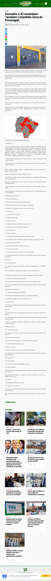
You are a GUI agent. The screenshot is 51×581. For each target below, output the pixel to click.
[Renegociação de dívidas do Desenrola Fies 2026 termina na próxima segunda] (15, 508)
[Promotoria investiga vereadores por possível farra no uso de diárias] (15, 480)
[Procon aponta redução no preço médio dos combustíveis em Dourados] (36, 480)
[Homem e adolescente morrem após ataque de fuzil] (15, 419)
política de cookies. (26, 576)
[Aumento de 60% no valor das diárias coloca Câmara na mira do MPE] (36, 447)
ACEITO (46, 575)
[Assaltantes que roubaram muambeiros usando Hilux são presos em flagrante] (36, 419)
